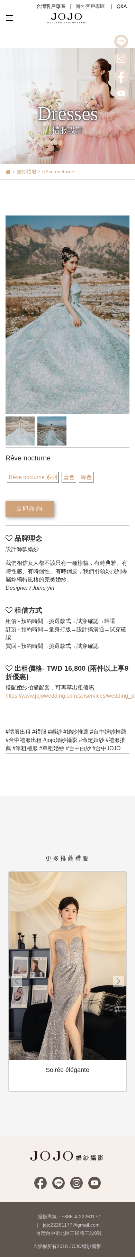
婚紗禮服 (26, 171)
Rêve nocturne (58, 171)
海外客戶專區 (90, 6)
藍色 (68, 477)
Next (118, 981)
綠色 (86, 477)
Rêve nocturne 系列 (33, 477)
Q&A (122, 6)
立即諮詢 (29, 509)
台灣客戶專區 (50, 6)
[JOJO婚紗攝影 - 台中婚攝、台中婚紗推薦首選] (67, 18)
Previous (16, 981)
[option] (67, 314)
